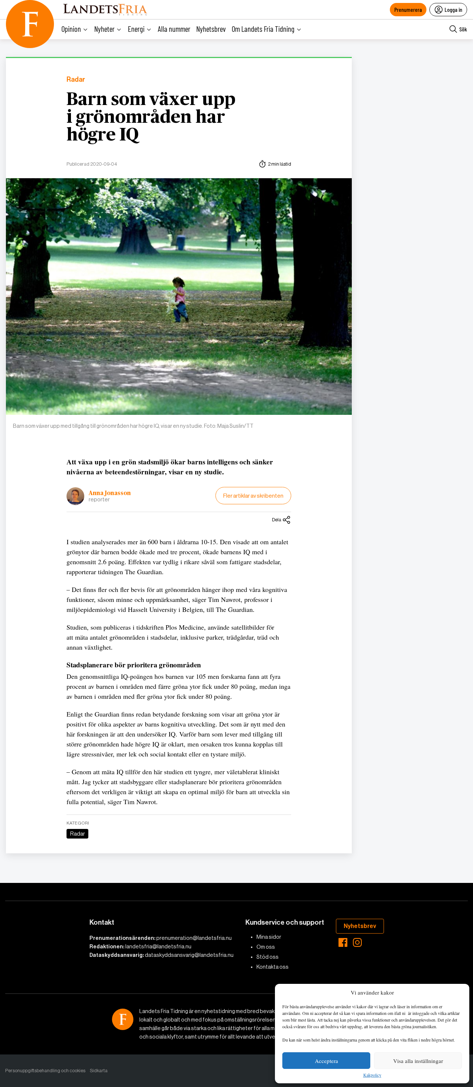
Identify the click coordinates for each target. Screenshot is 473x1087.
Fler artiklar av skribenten (253, 495)
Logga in (453, 9)
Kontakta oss (272, 967)
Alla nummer (174, 28)
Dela (276, 519)
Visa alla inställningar (418, 1060)
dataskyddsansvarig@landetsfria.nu (189, 955)
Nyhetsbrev (211, 28)
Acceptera (326, 1060)
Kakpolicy (372, 1075)
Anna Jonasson (110, 493)
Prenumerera (408, 9)
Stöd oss (267, 957)
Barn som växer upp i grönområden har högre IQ (151, 117)
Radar (76, 80)
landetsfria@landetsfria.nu (158, 946)
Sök (463, 29)
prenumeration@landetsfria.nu (194, 938)
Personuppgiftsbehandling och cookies (45, 1070)
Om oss (265, 947)
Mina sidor (268, 937)
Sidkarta (99, 1070)
